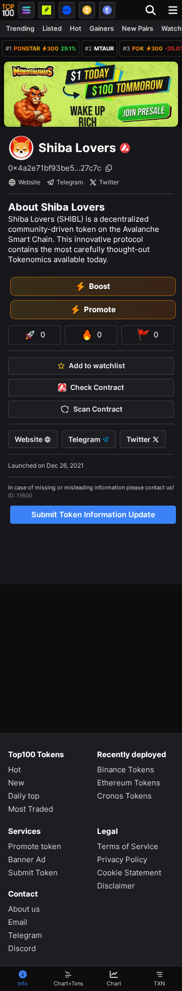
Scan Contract (97, 409)
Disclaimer (116, 885)
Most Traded (30, 809)
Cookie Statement (129, 872)
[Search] (154, 10)
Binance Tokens (125, 769)
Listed (52, 28)
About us (24, 909)
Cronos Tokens (124, 796)
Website (29, 182)
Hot (75, 28)
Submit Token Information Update (93, 514)
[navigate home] (8, 10)
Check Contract (97, 387)
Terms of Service (127, 846)
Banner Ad (27, 859)
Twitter (109, 182)
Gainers (101, 28)
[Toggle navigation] (173, 10)
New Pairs (137, 28)
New (16, 782)
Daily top (23, 796)
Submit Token (33, 872)
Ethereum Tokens (128, 782)
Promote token (34, 846)
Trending (20, 28)
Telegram (70, 182)
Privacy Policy (122, 859)
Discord (22, 948)
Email (17, 922)
